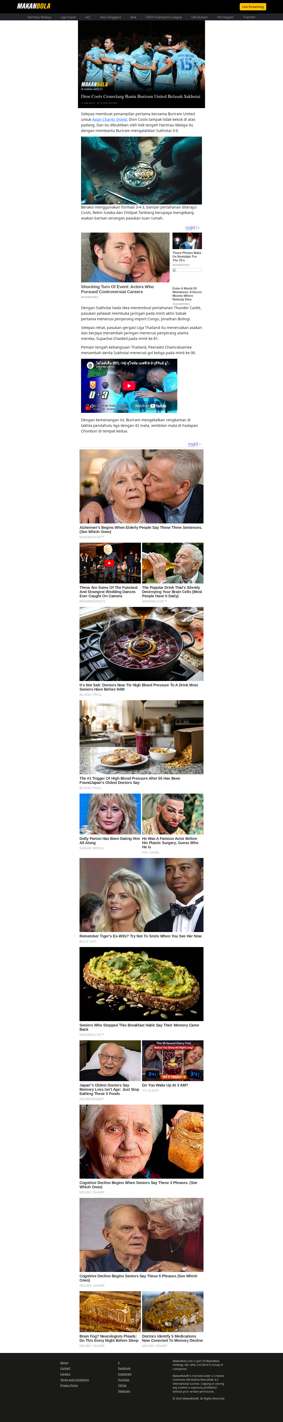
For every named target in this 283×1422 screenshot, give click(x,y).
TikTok (122, 1385)
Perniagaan (225, 17)
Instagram (124, 1374)
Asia (133, 17)
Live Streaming (253, 7)
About (64, 1362)
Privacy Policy (69, 1385)
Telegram (124, 1391)
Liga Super (68, 17)
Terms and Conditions (74, 1380)
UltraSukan (199, 17)
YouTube (123, 1380)
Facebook (124, 1368)
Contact (65, 1368)
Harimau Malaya (39, 17)
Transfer (249, 17)
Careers (65, 1374)
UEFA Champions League (164, 17)
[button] (141, 170)
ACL (88, 17)
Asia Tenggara (110, 17)
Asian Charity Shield (109, 119)
